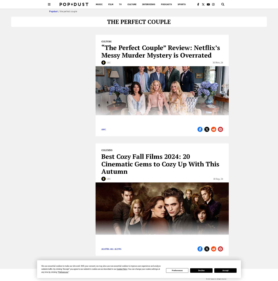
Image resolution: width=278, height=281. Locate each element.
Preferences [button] (63, 272)
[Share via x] (206, 129)
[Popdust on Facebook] (198, 4)
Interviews (148, 4)
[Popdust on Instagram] (213, 4)
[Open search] (222, 4)
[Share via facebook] (200, 129)
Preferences (177, 271)
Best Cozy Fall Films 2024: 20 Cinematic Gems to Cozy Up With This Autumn (160, 164)
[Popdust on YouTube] (208, 4)
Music (99, 4)
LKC (109, 62)
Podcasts (166, 4)
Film (110, 4)
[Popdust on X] (203, 4)
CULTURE (131, 4)
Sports (182, 4)
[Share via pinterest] (220, 129)
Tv (120, 4)
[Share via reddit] (213, 129)
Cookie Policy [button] (122, 269)
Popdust (53, 11)
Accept (225, 271)
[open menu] (49, 4)
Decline (201, 271)
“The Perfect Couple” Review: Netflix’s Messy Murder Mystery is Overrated (160, 51)
